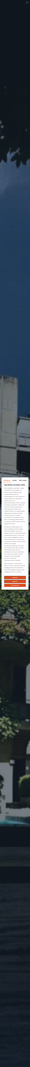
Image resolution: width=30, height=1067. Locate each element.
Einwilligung (7, 480)
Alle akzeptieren (15, 585)
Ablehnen (15, 577)
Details (15, 480)
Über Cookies (23, 480)
